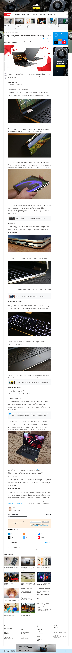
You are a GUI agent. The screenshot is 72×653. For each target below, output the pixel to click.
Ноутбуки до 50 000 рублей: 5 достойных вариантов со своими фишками (32, 382)
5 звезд (47, 38)
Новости (23, 14)
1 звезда (42, 38)
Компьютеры (23, 633)
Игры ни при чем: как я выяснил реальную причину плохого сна (41, 25)
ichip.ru (38, 636)
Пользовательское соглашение (42, 641)
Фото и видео (6, 633)
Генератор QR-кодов (40, 639)
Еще (54, 14)
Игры (38, 626)
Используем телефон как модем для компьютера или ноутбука (30, 296)
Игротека (39, 625)
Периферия (6, 632)
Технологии (49, 14)
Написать (48, 542)
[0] (27, 516)
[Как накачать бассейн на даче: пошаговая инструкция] (11, 608)
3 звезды (44, 38)
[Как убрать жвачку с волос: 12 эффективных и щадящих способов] (11, 593)
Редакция (38, 640)
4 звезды (46, 38)
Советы (28, 14)
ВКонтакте (43, 533)
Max (27, 537)
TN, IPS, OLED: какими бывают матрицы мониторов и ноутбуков (30, 218)
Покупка (22, 626)
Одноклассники (29, 533)
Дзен (12, 537)
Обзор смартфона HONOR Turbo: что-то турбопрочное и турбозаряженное (30, 26)
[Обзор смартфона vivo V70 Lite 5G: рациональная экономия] (11, 561)
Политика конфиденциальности (42, 643)
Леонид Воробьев (17, 509)
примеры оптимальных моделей (15, 505)
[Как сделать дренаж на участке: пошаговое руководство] (28, 608)
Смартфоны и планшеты (8, 628)
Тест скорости (40, 633)
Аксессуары (6, 634)
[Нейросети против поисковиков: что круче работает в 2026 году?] (44, 577)
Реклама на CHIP (55, 77)
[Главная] (4, 32)
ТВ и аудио (6, 636)
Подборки (35, 14)
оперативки (33, 406)
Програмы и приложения (25, 638)
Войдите (10, 549)
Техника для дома (7, 637)
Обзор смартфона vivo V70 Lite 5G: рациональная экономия (8, 26)
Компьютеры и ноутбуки (20, 217)
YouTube (42, 537)
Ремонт (22, 629)
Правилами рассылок (35, 525)
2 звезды (43, 38)
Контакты (66, 77)
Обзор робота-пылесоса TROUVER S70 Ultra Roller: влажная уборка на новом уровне (19, 26)
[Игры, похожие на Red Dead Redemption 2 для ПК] (11, 577)
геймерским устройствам (36, 469)
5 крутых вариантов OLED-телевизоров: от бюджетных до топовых (62, 25)
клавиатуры (46, 303)
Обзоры (17, 14)
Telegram (12, 533)
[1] (8, 516)
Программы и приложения (8, 638)
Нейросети (42, 14)
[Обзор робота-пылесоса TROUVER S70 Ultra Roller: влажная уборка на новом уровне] (28, 561)
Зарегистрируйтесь (18, 549)
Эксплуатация (18, 294)
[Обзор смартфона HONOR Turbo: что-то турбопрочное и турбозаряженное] (44, 561)
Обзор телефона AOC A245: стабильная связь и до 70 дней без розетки (52, 26)
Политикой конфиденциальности (43, 525)
